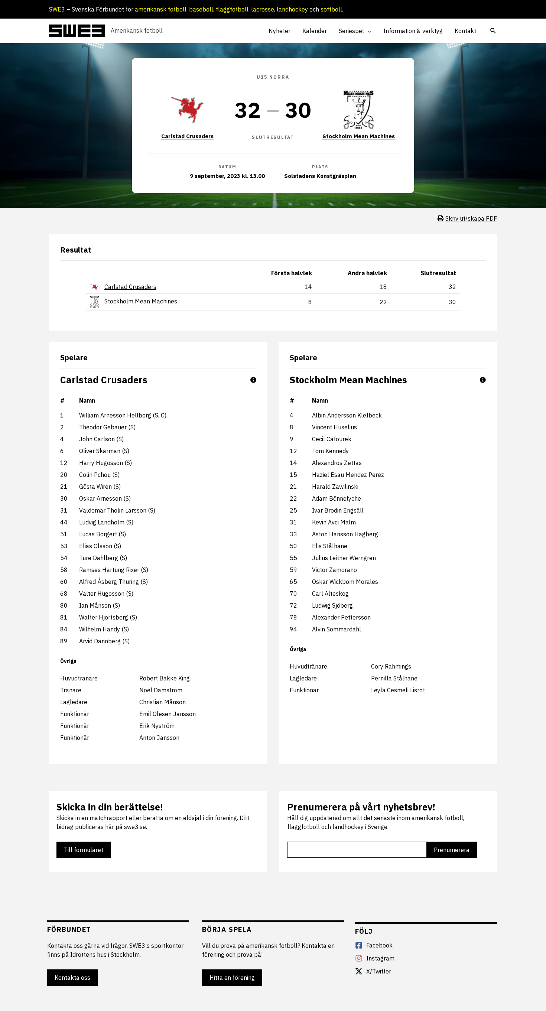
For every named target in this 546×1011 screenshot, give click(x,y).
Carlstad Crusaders (187, 136)
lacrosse (262, 9)
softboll (331, 9)
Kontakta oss (72, 977)
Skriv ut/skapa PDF (471, 218)
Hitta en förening (232, 977)
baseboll (201, 9)
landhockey (292, 9)
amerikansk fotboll (160, 9)
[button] (367, 31)
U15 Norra (273, 77)
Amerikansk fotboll (137, 30)
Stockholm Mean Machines (358, 136)
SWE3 (57, 9)
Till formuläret (83, 850)
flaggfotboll (232, 9)
